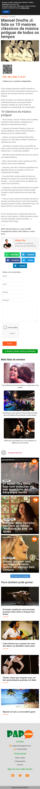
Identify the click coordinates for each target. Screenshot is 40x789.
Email (5, 284)
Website (5, 292)
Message (6, 300)
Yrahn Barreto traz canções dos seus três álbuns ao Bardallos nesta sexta (19, 644)
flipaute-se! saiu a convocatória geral (19, 712)
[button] (12, 254)
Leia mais (5, 616)
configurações (24, 8)
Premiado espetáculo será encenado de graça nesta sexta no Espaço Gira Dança (19, 611)
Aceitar (6, 12)
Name (5, 276)
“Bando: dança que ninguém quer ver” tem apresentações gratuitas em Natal (19, 679)
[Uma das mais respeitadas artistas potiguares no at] (20, 554)
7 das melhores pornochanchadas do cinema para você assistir (20, 386)
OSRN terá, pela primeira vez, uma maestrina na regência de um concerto (20, 442)
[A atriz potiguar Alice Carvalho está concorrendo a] (20, 515)
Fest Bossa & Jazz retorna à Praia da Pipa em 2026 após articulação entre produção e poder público (20, 414)
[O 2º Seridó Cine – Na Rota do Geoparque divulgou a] (20, 476)
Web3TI (25, 787)
